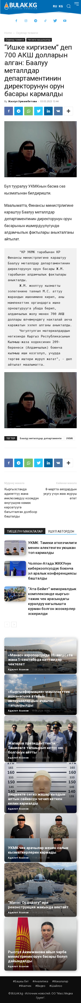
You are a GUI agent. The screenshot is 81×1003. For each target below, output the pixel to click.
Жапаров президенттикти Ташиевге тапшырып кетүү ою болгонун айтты (35, 747)
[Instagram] (26, 21)
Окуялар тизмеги (27, 33)
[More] (68, 111)
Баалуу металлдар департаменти (41, 438)
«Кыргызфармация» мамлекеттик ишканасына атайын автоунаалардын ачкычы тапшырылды (39, 698)
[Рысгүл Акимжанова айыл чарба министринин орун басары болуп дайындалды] (40, 944)
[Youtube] (65, 21)
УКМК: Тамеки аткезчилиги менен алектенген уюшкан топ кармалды (52, 548)
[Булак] (20, 5)
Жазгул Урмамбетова (22, 101)
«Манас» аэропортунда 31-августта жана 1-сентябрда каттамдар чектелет (40, 659)
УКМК (69, 438)
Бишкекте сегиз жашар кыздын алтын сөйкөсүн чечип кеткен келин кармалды (36, 799)
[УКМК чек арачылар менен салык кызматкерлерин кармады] (40, 838)
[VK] (58, 111)
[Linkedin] (48, 111)
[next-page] (14, 624)
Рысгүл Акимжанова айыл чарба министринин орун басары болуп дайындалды (37, 956)
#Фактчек (25, 986)
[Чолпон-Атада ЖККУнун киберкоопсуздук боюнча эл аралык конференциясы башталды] (15, 568)
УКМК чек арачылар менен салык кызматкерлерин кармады (38, 850)
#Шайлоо (55, 986)
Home (8, 33)
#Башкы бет (21, 981)
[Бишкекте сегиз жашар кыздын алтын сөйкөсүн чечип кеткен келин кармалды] (40, 788)
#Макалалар (60, 981)
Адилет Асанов (18, 669)
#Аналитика (40, 981)
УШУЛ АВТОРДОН (61, 531)
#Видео (40, 986)
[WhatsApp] (28, 111)
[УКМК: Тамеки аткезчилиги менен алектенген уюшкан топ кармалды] (15, 547)
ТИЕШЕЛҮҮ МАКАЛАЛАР (25, 531)
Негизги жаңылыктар (39, 39)
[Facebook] (16, 21)
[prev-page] (7, 624)
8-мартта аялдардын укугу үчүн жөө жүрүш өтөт (60, 493)
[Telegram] (36, 21)
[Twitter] (55, 21)
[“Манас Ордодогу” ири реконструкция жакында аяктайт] (40, 890)
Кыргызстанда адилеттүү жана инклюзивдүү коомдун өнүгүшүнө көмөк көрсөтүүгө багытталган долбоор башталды (21, 502)
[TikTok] (45, 21)
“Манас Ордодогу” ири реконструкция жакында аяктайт (38, 904)
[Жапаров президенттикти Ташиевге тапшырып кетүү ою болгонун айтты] (40, 739)
